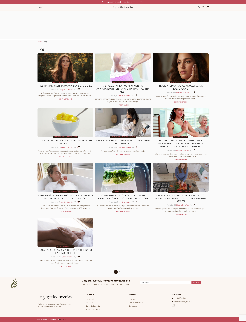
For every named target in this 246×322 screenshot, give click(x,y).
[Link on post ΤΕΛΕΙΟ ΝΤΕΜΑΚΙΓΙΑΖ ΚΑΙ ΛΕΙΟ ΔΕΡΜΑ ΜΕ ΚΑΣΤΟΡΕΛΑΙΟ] (181, 67)
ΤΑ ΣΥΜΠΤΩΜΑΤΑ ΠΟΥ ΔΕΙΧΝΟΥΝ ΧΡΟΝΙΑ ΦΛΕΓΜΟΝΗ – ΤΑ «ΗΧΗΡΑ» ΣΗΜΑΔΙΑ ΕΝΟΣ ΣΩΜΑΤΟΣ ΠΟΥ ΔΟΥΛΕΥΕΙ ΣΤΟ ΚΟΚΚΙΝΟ (180, 143)
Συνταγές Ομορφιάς (93, 306)
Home (40, 42)
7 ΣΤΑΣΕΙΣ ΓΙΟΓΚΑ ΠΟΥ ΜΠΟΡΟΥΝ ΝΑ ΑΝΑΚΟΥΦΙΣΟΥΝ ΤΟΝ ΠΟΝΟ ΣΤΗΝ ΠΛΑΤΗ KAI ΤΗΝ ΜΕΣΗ (122, 89)
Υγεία (75, 137)
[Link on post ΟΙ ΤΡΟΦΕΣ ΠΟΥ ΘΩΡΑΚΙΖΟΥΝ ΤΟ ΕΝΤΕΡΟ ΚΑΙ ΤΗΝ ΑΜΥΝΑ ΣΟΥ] (65, 122)
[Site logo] (123, 7)
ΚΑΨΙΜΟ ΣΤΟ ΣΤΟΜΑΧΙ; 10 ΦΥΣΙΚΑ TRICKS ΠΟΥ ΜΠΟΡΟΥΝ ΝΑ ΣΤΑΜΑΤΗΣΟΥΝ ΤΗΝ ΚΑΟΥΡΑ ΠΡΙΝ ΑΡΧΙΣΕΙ (180, 198)
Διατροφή (70, 137)
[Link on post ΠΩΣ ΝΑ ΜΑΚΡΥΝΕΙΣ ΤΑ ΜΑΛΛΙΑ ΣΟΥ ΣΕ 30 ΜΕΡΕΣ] (65, 67)
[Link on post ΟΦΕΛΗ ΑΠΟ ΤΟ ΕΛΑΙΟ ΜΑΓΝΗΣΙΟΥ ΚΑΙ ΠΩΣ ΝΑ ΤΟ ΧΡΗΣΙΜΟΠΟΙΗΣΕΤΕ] (65, 232)
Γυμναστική (116, 82)
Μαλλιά (55, 82)
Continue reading (65, 99)
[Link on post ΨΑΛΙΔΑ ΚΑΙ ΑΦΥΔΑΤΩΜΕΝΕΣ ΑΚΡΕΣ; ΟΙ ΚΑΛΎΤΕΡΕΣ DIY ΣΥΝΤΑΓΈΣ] (123, 122)
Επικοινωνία (133, 306)
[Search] (199, 7)
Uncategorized (59, 191)
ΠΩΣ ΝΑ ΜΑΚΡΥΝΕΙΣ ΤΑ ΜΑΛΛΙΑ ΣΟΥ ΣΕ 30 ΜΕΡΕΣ (65, 86)
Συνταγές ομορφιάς (71, 82)
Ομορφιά (61, 82)
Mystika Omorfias (67, 89)
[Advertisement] (123, 25)
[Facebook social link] (173, 305)
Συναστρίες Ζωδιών (93, 309)
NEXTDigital (62, 319)
